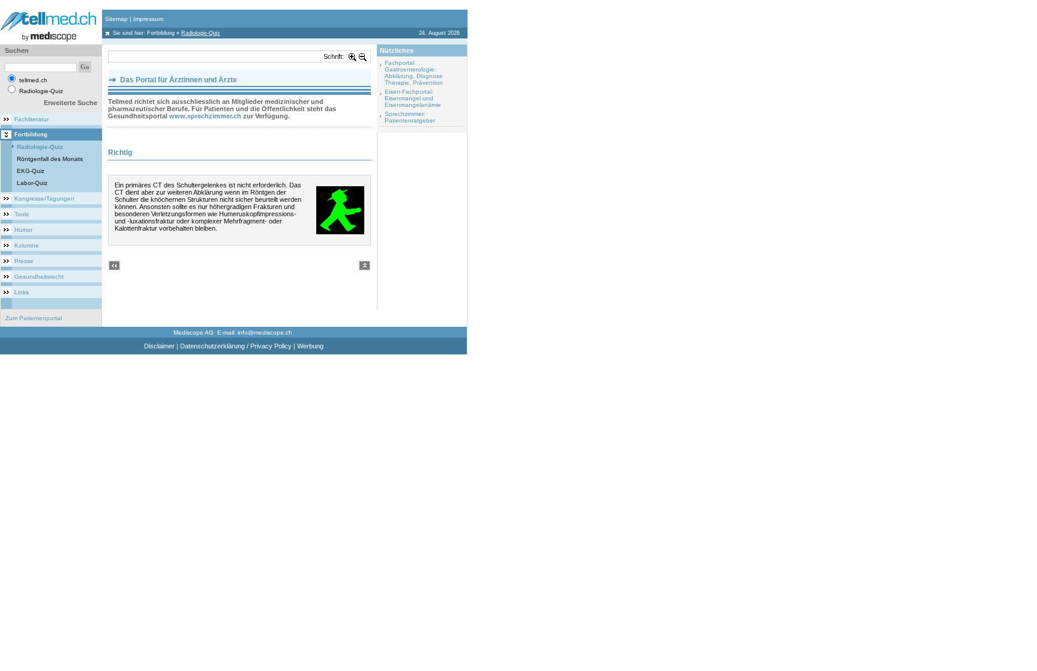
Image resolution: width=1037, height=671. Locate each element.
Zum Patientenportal (33, 318)
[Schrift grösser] (353, 56)
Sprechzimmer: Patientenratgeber (410, 117)
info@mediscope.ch (265, 332)
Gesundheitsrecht (39, 276)
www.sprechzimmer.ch (205, 116)
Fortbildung (161, 33)
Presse (24, 261)
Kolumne (26, 245)
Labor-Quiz (32, 183)
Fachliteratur (31, 119)
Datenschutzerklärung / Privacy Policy (236, 346)
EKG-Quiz (30, 171)
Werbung (310, 346)
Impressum (148, 19)
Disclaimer (159, 346)
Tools (21, 214)
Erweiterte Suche (70, 102)
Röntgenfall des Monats (50, 159)
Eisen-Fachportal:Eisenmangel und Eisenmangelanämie (413, 98)
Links (21, 292)
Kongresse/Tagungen (44, 198)
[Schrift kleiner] (363, 56)
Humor (23, 229)
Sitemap (116, 19)
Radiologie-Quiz (40, 147)
